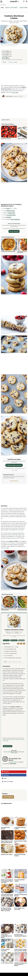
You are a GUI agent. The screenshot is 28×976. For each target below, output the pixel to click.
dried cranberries (15, 219)
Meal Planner (23, 7)
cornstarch (8, 217)
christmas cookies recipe (9, 751)
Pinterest (6, 771)
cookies (12, 752)
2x (21, 643)
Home (2, 7)
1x (18, 643)
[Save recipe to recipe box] (4, 62)
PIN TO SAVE (6, 640)
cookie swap (15, 92)
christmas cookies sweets (19, 751)
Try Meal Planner (14, 481)
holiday (15, 752)
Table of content (5, 119)
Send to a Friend (8, 781)
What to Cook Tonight (12, 7)
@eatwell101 (14, 762)
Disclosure (15, 45)
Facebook (6, 775)
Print (5, 778)
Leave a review (8, 797)
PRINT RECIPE (14, 640)
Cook (5, 44)
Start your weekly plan (14, 231)
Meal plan (22, 640)
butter (8, 208)
